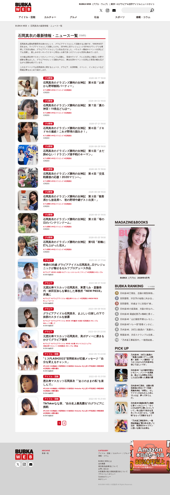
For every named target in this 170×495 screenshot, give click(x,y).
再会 (76, 346)
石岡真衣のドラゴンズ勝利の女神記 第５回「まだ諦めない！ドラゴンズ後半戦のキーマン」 (73, 152)
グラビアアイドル (58, 298)
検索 (152, 10)
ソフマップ (83, 272)
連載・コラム (103, 456)
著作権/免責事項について (108, 466)
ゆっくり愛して (49, 323)
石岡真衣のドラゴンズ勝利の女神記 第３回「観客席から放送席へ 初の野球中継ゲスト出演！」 (73, 198)
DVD (54, 272)
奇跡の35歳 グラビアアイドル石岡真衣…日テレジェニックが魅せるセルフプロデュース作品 (74, 266)
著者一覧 (45, 453)
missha (78, 366)
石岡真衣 (68, 90)
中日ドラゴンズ (57, 90)
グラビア (48, 260)
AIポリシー (102, 479)
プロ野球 (48, 78)
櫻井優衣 (55, 368)
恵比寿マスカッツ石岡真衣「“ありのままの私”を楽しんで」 (73, 382)
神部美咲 (100, 366)
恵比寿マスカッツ (73, 298)
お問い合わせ (103, 469)
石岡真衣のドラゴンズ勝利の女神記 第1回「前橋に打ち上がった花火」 (74, 243)
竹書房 (74, 321)
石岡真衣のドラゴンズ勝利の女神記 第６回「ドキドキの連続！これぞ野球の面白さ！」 (73, 129)
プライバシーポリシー (107, 474)
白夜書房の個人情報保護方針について (113, 471)
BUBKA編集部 (48, 275)
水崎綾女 (54, 366)
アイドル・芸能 (51, 354)
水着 (59, 272)
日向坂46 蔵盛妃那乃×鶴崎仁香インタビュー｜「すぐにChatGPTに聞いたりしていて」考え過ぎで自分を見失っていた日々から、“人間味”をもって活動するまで (142, 409)
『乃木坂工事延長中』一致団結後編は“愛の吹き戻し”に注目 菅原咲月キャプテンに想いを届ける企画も (143, 424)
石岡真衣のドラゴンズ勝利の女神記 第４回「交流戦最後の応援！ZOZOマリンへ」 (73, 175)
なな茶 (85, 366)
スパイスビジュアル (84, 344)
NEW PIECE (93, 298)
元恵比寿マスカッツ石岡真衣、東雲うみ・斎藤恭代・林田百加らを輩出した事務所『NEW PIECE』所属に (73, 291)
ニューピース (49, 301)
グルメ (126, 453)
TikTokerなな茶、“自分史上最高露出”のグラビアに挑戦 (73, 405)
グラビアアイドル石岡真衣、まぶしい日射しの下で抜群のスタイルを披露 (73, 315)
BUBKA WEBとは (105, 461)
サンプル (99, 272)
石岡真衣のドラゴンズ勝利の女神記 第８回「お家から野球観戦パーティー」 (73, 84)
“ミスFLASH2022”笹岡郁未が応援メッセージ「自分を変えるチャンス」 (73, 360)
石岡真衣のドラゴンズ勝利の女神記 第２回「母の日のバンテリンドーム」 (73, 221)
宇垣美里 (92, 366)
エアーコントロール (70, 272)
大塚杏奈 (70, 366)
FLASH (47, 366)
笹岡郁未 (62, 366)
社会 (96, 17)
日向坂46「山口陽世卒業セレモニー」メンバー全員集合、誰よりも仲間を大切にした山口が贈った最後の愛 (142, 374)
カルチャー (117, 453)
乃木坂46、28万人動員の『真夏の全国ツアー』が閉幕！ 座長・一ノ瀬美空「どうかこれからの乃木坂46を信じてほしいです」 (142, 359)
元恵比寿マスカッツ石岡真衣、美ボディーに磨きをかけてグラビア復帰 (73, 338)
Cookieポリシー (104, 477)
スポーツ (120, 17)
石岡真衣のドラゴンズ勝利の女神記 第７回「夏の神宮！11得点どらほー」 (73, 107)
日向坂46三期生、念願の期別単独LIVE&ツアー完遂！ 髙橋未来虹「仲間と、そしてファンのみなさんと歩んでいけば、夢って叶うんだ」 (142, 391)
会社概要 (101, 464)
